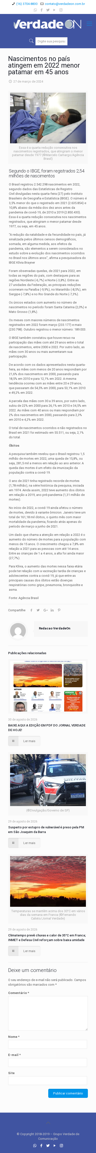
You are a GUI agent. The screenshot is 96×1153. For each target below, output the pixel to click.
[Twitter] (48, 10)
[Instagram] (61, 10)
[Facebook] (41, 10)
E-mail (14, 1055)
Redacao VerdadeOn (54, 628)
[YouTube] (54, 10)
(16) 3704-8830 (26, 4)
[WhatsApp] (35, 10)
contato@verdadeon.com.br (65, 4)
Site (11, 1073)
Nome (13, 1037)
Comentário (18, 993)
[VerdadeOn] (48, 23)
